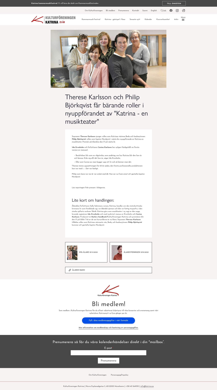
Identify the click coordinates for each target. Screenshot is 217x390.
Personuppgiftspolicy (119, 375)
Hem (183, 10)
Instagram (177, 10)
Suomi (144, 11)
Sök (164, 11)
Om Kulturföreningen (94, 11)
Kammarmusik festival (91, 19)
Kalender (148, 19)
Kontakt (135, 11)
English (154, 11)
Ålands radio (78, 270)
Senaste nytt (135, 19)
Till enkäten (174, 4)
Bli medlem (110, 11)
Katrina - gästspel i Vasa (115, 19)
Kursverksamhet (163, 19)
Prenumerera (123, 11)
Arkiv (176, 19)
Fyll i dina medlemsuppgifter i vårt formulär (108, 321)
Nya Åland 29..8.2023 (88, 252)
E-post (108, 348)
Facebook (171, 10)
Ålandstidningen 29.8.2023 (136, 252)
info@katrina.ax (147, 386)
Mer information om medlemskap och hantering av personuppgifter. (108, 328)
